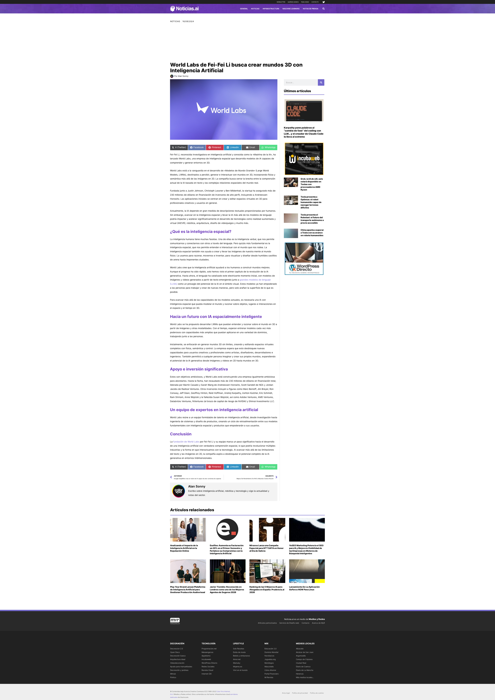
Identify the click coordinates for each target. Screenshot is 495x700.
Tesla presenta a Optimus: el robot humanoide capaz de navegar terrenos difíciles (311, 202)
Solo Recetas (238, 648)
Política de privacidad (300, 693)
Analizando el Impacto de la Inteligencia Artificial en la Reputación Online (184, 548)
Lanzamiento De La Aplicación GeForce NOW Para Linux (304, 588)
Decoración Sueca (177, 656)
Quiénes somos (293, 2)
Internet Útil (206, 674)
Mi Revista (269, 677)
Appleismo (206, 656)
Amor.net (237, 659)
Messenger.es (207, 652)
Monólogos (269, 663)
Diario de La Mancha (304, 670)
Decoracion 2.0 (176, 648)
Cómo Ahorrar (270, 670)
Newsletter (281, 2)
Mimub (173, 674)
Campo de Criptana (304, 659)
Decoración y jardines (179, 670)
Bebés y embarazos (241, 656)
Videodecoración (177, 663)
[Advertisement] (247, 43)
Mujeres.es (237, 666)
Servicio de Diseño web (289, 623)
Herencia (299, 674)
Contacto (315, 2)
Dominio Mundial (271, 652)
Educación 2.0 (271, 648)
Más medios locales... (305, 677)
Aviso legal (286, 693)
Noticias (175, 21)
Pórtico (173, 677)
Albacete (299, 648)
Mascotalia (269, 666)
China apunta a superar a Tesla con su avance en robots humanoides (312, 233)
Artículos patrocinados (267, 623)
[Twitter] (324, 2)
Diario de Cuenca (303, 666)
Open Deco (175, 652)
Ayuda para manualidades (181, 666)
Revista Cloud (207, 670)
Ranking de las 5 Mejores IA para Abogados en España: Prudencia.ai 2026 (266, 590)
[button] (324, 9)
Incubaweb (206, 659)
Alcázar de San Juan (304, 652)
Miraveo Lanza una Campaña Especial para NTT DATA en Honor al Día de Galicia (266, 548)
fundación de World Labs (186, 441)
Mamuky (236, 663)
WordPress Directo (209, 663)
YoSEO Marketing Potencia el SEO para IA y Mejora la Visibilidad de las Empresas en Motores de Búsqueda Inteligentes (306, 549)
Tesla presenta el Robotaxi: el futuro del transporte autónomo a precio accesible (312, 218)
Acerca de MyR (318, 623)
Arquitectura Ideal (177, 659)
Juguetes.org (270, 659)
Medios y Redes (317, 619)
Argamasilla (301, 656)
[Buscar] (321, 82)
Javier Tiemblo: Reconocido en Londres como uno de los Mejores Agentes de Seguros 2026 (227, 590)
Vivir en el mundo (240, 670)
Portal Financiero (272, 674)
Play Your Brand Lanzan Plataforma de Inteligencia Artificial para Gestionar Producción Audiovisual (187, 590)
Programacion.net (209, 648)
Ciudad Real (301, 663)
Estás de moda (239, 652)
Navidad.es (269, 656)
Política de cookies (317, 693)
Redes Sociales (208, 666)
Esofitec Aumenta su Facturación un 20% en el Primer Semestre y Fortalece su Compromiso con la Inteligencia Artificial (227, 549)
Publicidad (305, 2)
